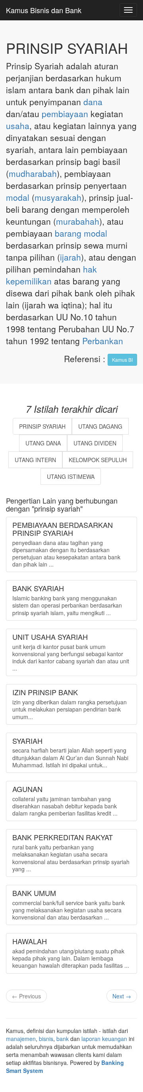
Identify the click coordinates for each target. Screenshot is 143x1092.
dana (92, 102)
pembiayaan (65, 114)
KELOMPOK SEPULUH (98, 460)
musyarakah (58, 197)
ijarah (70, 257)
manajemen (21, 1039)
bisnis (46, 1039)
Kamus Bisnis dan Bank (43, 10)
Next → (121, 996)
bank (62, 1039)
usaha (17, 125)
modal (17, 197)
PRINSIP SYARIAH (42, 426)
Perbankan (102, 341)
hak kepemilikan (51, 275)
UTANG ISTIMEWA (71, 476)
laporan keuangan (104, 1039)
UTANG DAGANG (100, 426)
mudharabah (33, 173)
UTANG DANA (43, 443)
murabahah (77, 221)
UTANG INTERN (35, 460)
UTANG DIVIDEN (94, 443)
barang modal (81, 233)
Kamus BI (122, 359)
